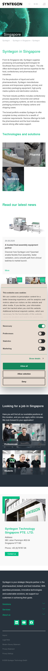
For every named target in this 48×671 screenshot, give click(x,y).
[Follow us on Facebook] (31, 622)
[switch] (41, 334)
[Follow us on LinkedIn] (16, 622)
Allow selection (24, 374)
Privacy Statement (8, 649)
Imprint (4, 635)
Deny (24, 382)
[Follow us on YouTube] (24, 622)
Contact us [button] (12, 554)
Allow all (24, 366)
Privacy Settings (7, 653)
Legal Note (6, 640)
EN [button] (37, 4)
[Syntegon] (12, 4)
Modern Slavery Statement (11, 644)
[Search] (29, 4)
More (7, 270)
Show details (34, 358)
